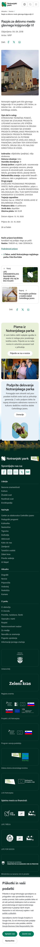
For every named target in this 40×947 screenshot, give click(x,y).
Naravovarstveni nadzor (11, 627)
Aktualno (4, 11)
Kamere (4, 595)
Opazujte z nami (8, 619)
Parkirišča (5, 591)
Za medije (5, 631)
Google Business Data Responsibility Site (17, 926)
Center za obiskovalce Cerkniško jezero (17, 516)
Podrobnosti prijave (9, 249)
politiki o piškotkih (9, 913)
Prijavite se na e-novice (20, 354)
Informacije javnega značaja (13, 642)
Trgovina (5, 531)
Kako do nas (6, 543)
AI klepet (5, 562)
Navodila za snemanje (10, 635)
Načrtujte (5, 510)
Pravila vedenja (7, 558)
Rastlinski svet (7, 499)
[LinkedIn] (19, 42)
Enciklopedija (6, 503)
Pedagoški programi (9, 520)
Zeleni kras (5, 555)
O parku (4, 602)
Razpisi (4, 623)
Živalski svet (6, 495)
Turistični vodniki (8, 551)
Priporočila (5, 583)
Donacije (20, 415)
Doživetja (5, 535)
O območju (6, 607)
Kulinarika (5, 524)
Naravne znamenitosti (10, 487)
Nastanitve (5, 527)
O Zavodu (5, 611)
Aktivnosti (5, 539)
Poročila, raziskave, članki (12, 615)
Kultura (4, 491)
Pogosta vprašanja (9, 638)
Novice (11, 11)
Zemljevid (5, 547)
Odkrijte (4, 482)
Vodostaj (5, 587)
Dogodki (4, 575)
